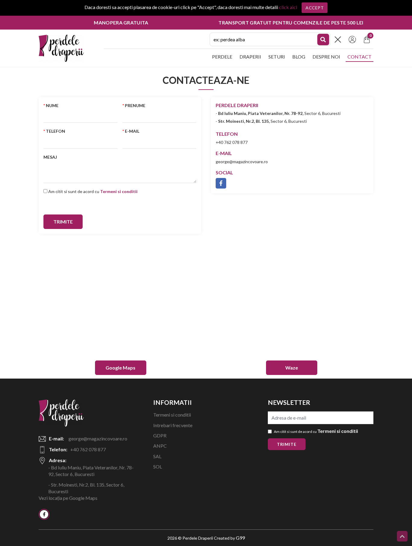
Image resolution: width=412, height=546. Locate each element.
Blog (298, 56)
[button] (337, 39)
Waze (291, 367)
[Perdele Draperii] (61, 47)
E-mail (132, 131)
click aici (288, 7)
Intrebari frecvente (172, 425)
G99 (240, 538)
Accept (315, 7)
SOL (157, 466)
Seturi (276, 56)
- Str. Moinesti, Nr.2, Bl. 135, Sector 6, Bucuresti (86, 488)
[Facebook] (44, 514)
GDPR (159, 435)
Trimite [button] (286, 444)
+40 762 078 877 (232, 142)
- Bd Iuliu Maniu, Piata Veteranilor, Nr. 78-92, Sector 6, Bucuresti (91, 471)
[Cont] (352, 39)
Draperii (250, 56)
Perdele (222, 56)
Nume (52, 105)
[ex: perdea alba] (323, 39)
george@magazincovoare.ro (242, 161)
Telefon (55, 131)
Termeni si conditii (172, 414)
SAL (157, 456)
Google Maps (120, 367)
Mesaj (50, 157)
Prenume (135, 105)
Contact (359, 56)
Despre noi (326, 56)
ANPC (160, 446)
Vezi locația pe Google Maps (68, 498)
